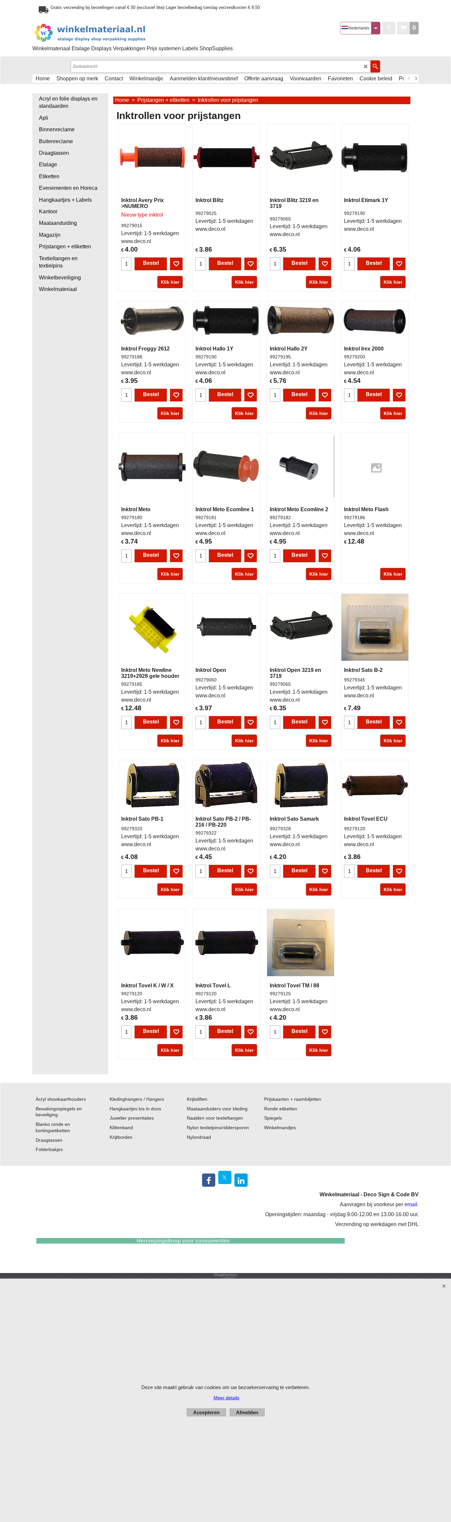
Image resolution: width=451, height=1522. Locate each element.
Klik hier (170, 282)
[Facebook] (208, 1180)
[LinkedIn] (241, 1180)
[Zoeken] (375, 66)
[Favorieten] (176, 264)
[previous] (409, 79)
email (410, 1204)
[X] (224, 1177)
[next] (416, 79)
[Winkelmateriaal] (106, 33)
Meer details (226, 1397)
